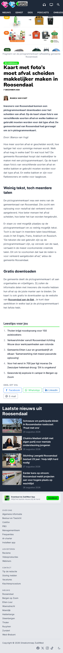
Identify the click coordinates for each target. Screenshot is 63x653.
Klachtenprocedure (11, 583)
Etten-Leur (7, 602)
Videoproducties (10, 557)
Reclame (6, 553)
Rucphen (6, 626)
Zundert (6, 630)
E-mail (12, 396)
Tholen (5, 622)
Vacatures (7, 579)
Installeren (52, 498)
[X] (42, 648)
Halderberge (8, 614)
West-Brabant (9, 634)
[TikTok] (52, 648)
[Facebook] (37, 648)
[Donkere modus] (59, 648)
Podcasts (43, 12)
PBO (4, 526)
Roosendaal (11, 63)
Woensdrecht (8, 606)
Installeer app (8, 542)
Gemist (19, 12)
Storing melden (9, 575)
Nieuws (6, 12)
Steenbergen (8, 618)
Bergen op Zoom (10, 598)
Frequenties (8, 534)
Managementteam (11, 530)
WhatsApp (34, 390)
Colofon (6, 522)
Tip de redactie (9, 571)
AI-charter (7, 538)
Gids (30, 12)
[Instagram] (47, 648)
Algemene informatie (12, 514)
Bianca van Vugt (18, 98)
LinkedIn (53, 390)
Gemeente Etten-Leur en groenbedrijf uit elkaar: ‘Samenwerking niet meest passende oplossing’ (31, 353)
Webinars (6, 561)
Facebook (14, 390)
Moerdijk (6, 610)
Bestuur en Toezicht (11, 518)
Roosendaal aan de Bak (21, 299)
